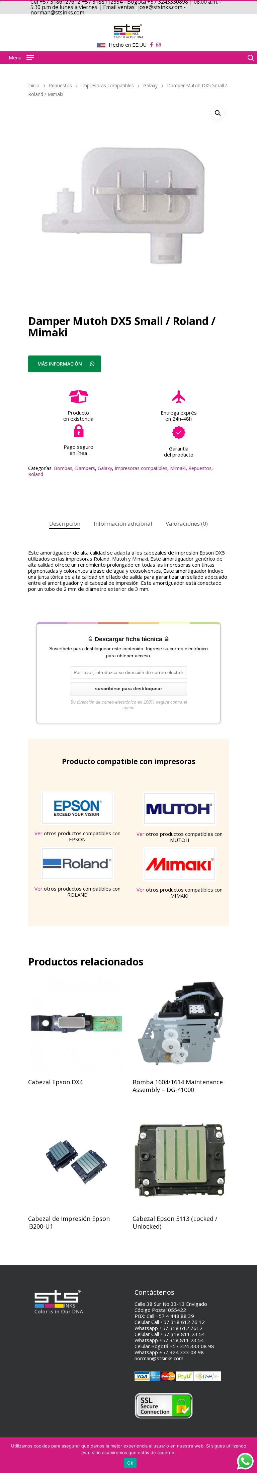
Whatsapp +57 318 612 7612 (168, 1328)
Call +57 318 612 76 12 (178, 1322)
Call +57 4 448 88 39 (170, 1316)
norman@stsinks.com (159, 1358)
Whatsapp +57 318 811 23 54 (169, 1340)
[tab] (64, 524)
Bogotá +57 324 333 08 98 (182, 1346)
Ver (38, 833)
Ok (130, 1463)
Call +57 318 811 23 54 (178, 1334)
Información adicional (123, 523)
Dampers (85, 468)
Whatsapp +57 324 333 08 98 (169, 1352)
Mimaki (178, 468)
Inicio (33, 85)
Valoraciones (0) (187, 523)
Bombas (63, 468)
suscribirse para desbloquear (128, 688)
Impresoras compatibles (107, 85)
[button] (218, 113)
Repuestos (60, 85)
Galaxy (150, 85)
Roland (35, 474)
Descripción (64, 523)
